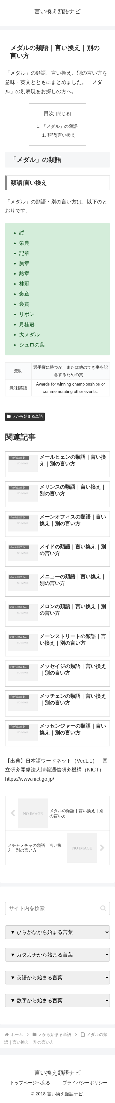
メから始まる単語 (27, 416)
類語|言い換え (61, 135)
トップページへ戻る (30, 1082)
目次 (49, 113)
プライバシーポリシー (85, 1082)
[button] (103, 908)
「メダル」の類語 (60, 126)
